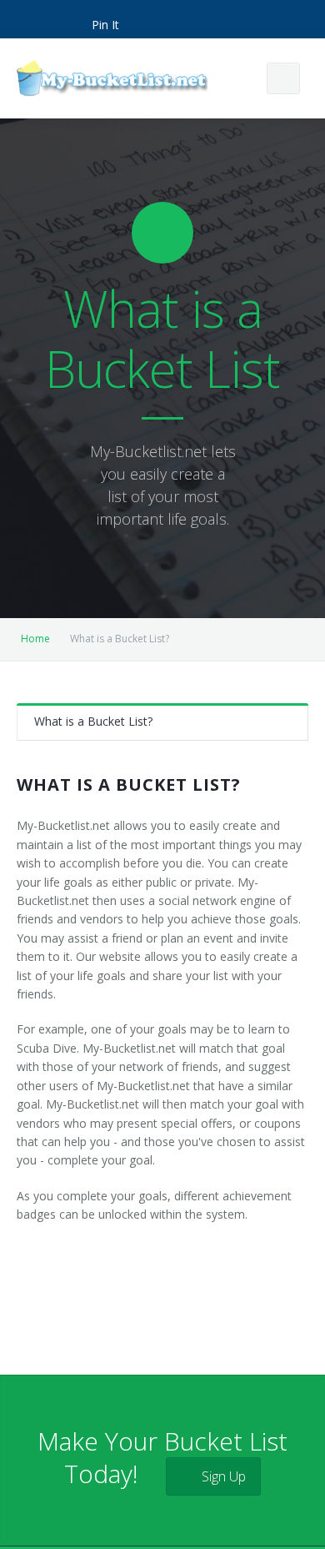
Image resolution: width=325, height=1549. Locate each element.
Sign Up (222, 1476)
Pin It (105, 25)
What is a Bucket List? (93, 721)
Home (35, 638)
